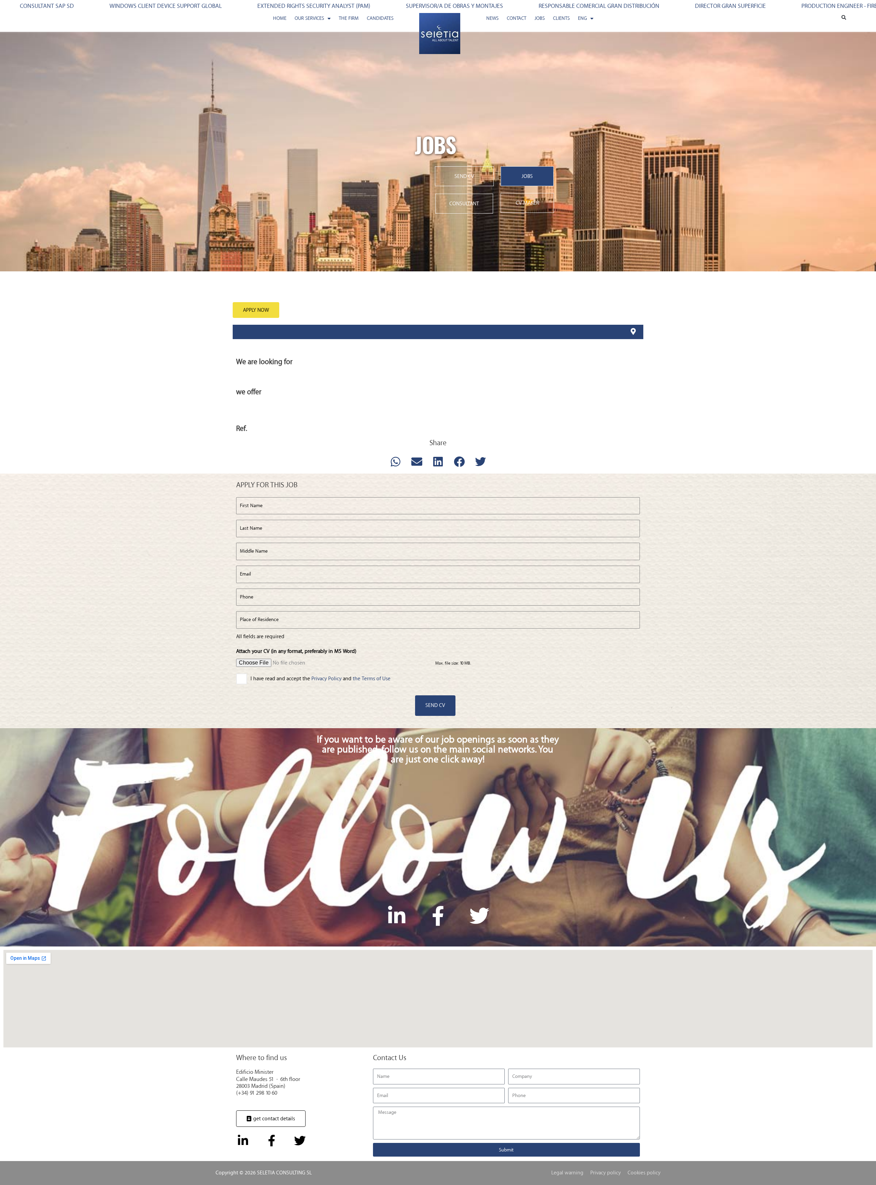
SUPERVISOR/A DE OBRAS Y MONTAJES (237, 6)
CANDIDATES (380, 18)
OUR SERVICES (309, 18)
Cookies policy (644, 1173)
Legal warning (567, 1173)
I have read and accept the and (323, 678)
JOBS (539, 18)
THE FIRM (349, 18)
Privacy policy (605, 1173)
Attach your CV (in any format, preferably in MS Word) (296, 651)
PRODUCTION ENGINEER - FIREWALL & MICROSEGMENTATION (661, 6)
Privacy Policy (327, 678)
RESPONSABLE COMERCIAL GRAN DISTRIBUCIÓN (381, 6)
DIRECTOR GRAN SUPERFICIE (513, 6)
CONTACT (516, 18)
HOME (279, 18)
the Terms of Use (372, 678)
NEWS (492, 18)
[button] (843, 18)
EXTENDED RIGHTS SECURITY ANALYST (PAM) (96, 6)
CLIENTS (561, 18)
